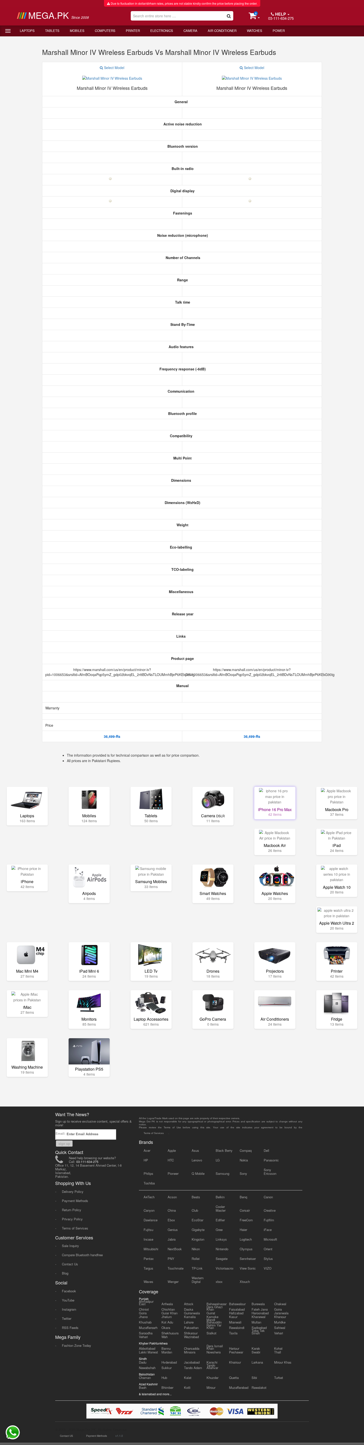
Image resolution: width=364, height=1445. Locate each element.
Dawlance (150, 1220)
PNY (171, 1258)
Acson (172, 1197)
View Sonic (248, 1268)
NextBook (175, 1249)
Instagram (69, 1309)
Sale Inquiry (70, 1245)
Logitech (246, 1239)
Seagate (222, 1258)
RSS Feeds (70, 1327)
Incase (148, 1239)
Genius (173, 1229)
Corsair (245, 1210)
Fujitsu (148, 1229)
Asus (195, 1150)
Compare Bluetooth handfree (82, 1254)
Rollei (196, 1258)
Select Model (113, 67)
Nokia (244, 1160)
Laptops (27, 30)
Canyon (149, 1210)
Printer (133, 30)
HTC (171, 1160)
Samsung (222, 1173)
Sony (243, 1173)
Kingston (198, 1239)
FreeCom (246, 1220)
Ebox (171, 1220)
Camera (190, 30)
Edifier (220, 1220)
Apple (172, 1150)
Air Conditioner (222, 30)
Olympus (246, 1249)
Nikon (196, 1249)
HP (146, 1160)
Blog (65, 1273)
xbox (219, 1281)
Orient (268, 1249)
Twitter (66, 1318)
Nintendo (222, 1249)
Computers (105, 30)
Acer (147, 1150)
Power (279, 30)
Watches (254, 30)
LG (218, 1160)
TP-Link (197, 1268)
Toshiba (149, 1183)
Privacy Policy (72, 1219)
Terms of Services (75, 1228)
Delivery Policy (72, 1191)
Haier (243, 1229)
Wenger (173, 1281)
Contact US (66, 1436)
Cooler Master (221, 1208)
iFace (268, 1229)
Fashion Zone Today (76, 1345)
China (172, 1210)
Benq (243, 1197)
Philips (148, 1173)
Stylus (268, 1258)
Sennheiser (248, 1258)
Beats (196, 1197)
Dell (266, 1150)
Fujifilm (269, 1220)
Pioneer (173, 1173)
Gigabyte (198, 1229)
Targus (148, 1268)
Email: (60, 1133)
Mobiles (77, 30)
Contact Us (70, 1264)
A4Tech (149, 1197)
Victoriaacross (224, 1268)
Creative (270, 1210)
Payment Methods (75, 1200)
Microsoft (270, 1239)
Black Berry (224, 1150)
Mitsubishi (151, 1249)
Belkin (220, 1197)
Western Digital (198, 1280)
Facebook (69, 1291)
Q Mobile (198, 1173)
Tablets (52, 30)
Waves (148, 1281)
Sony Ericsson (270, 1171)
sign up (64, 1143)
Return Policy (71, 1209)
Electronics (161, 30)
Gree (219, 1229)
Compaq (246, 1150)
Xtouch (245, 1281)
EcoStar (197, 1220)
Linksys (221, 1239)
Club (195, 1210)
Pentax (149, 1258)
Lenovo (197, 1160)
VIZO (267, 1268)
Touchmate (175, 1268)
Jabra (172, 1239)
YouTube (68, 1300)
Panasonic (271, 1160)
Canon (268, 1197)
